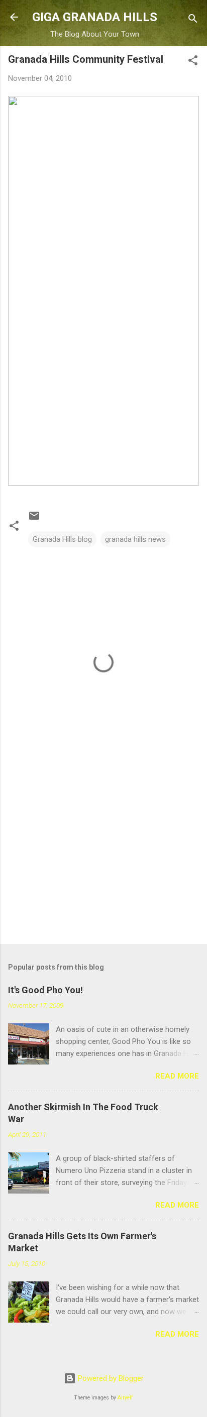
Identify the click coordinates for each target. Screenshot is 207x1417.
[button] (193, 62)
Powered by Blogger (110, 1378)
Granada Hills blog (62, 539)
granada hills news (135, 539)
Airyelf (125, 1397)
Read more (177, 1076)
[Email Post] (34, 519)
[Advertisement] (103, 857)
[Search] (193, 20)
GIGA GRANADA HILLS (94, 17)
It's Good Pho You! (45, 990)
